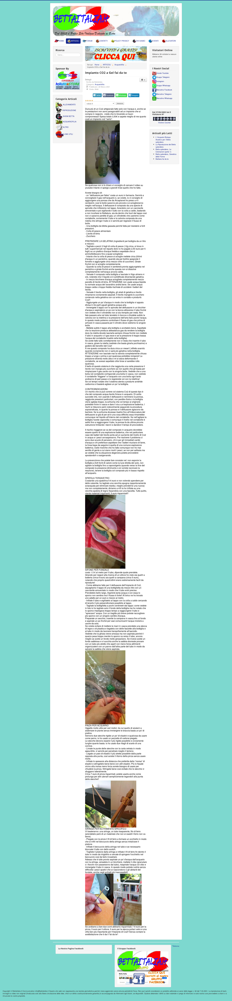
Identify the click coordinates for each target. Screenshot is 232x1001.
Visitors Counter (164, 122)
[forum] (116, 53)
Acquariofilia (99, 84)
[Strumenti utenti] (143, 80)
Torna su (175, 946)
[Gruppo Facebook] (142, 967)
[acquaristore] (68, 80)
